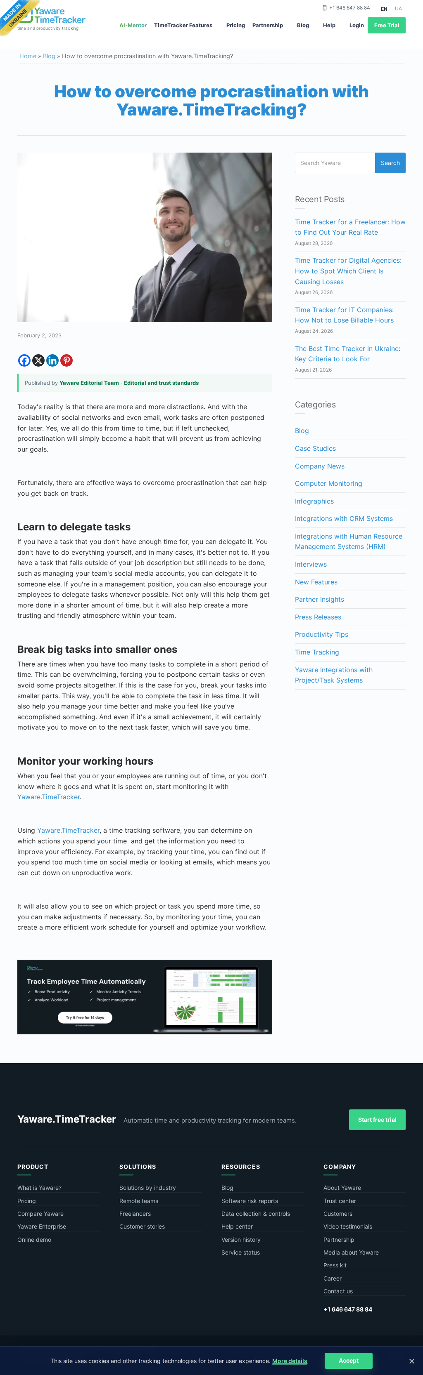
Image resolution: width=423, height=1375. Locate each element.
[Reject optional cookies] (411, 1361)
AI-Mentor (133, 25)
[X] (38, 360)
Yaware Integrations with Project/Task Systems (334, 675)
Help (329, 25)
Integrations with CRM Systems (344, 518)
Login (356, 25)
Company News (320, 466)
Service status (240, 1252)
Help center (237, 1226)
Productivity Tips (321, 634)
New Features (316, 582)
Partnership (267, 25)
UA (398, 8)
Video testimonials (347, 1226)
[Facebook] (24, 360)
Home (27, 55)
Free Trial (386, 25)
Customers (337, 1213)
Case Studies (315, 448)
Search (390, 162)
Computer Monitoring (328, 483)
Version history (241, 1239)
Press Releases (318, 617)
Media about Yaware (351, 1252)
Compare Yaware (40, 1213)
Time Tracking (317, 652)
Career (332, 1278)
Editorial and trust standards (161, 382)
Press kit (335, 1265)
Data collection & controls (255, 1213)
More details (289, 1360)
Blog (303, 25)
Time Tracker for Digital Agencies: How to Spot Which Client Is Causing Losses (348, 270)
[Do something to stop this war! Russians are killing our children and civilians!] (20, 18)
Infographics (314, 501)
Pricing (235, 25)
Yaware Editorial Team (89, 382)
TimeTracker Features (183, 25)
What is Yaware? (39, 1187)
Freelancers (135, 1213)
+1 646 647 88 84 (349, 8)
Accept (349, 1360)
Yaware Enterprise (41, 1226)
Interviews (311, 564)
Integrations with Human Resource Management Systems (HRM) (348, 541)
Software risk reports (249, 1200)
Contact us (338, 1291)
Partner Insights (319, 599)
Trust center (339, 1200)
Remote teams (138, 1200)
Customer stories (142, 1226)
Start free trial (377, 1119)
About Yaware (342, 1187)
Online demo (34, 1239)
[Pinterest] (66, 360)
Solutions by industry (147, 1187)
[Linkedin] (52, 360)
